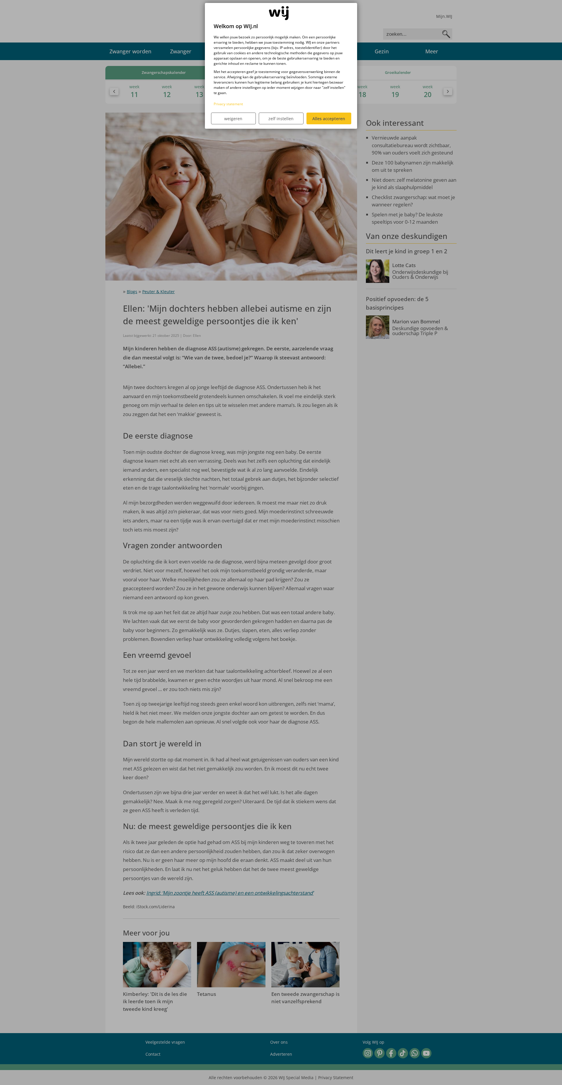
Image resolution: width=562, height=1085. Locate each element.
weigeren (233, 118)
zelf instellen (281, 118)
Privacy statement (228, 103)
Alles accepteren (328, 118)
